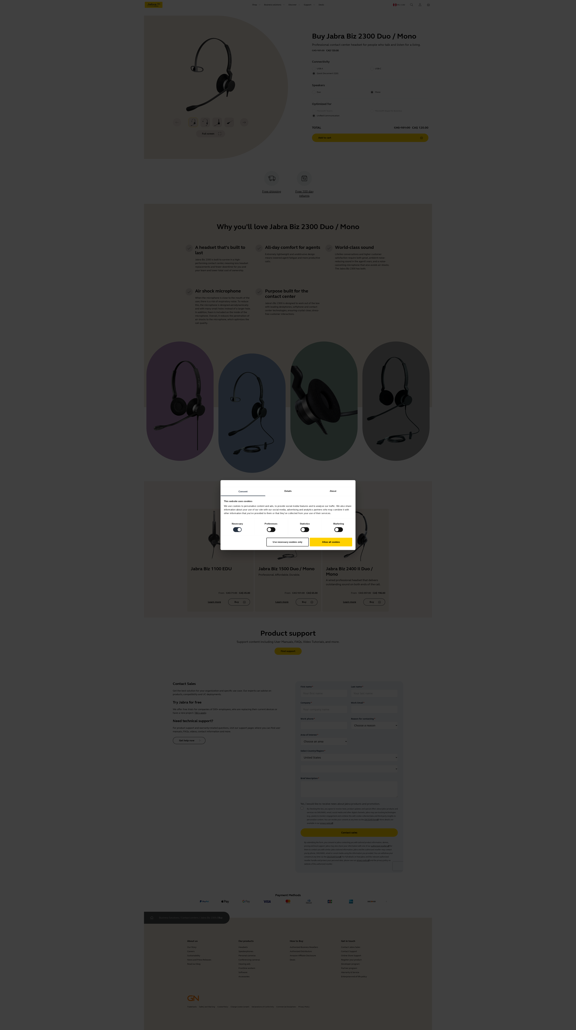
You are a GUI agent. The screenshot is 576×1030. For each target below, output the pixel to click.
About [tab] (333, 491)
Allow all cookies (331, 542)
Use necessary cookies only (287, 542)
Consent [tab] (243, 491)
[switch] (271, 529)
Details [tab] (288, 491)
